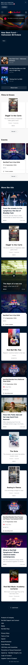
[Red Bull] (14, 12)
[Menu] (2, 12)
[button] (25, 5)
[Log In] (26, 12)
